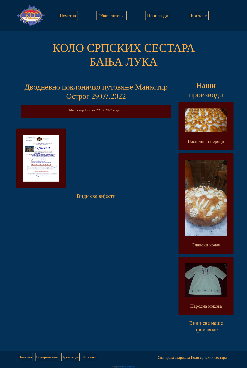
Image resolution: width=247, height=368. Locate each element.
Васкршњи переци (206, 141)
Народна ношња (206, 306)
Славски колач (206, 245)
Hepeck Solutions (128, 366)
